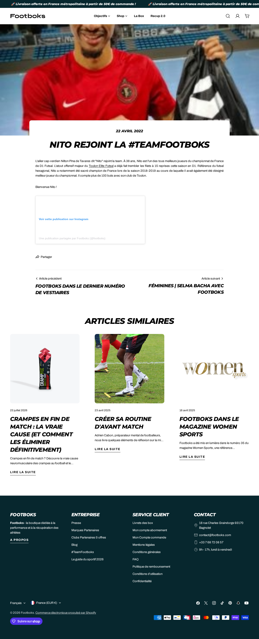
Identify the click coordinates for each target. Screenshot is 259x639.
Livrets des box (143, 523)
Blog (74, 544)
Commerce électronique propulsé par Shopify (65, 612)
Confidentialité (142, 581)
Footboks (27, 612)
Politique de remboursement (151, 566)
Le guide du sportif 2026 (87, 559)
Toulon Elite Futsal (101, 165)
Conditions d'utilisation (147, 573)
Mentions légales (144, 544)
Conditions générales (147, 552)
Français (16, 603)
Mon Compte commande (149, 537)
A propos (19, 540)
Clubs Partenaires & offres (88, 537)
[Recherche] (228, 16)
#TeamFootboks (82, 552)
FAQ (136, 559)
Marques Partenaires (85, 530)
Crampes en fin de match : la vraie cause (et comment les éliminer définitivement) (41, 434)
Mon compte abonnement (150, 530)
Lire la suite (23, 472)
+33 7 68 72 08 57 (211, 542)
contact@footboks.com (215, 535)
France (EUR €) (46, 602)
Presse (76, 523)
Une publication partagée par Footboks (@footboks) (72, 238)
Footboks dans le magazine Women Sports (209, 426)
